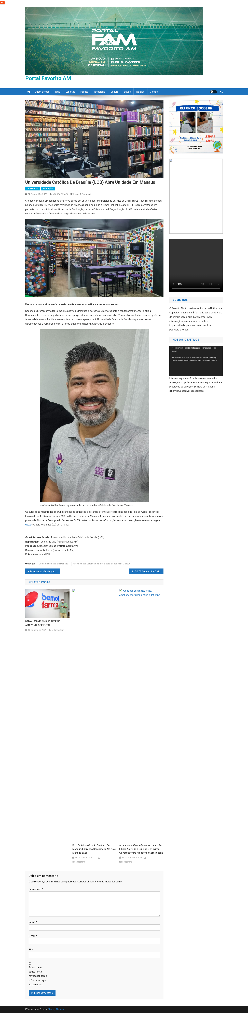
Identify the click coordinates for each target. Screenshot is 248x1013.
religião (140, 91)
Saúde (127, 91)
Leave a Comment (82, 194)
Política (84, 91)
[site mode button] (213, 91)
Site (31, 949)
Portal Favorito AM (48, 78)
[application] (196, 361)
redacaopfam (60, 194)
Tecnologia (99, 91)
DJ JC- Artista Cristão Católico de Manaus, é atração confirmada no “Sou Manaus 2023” (94, 849)
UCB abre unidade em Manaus (53, 563)
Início (57, 91)
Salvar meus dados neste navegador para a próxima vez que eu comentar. (38, 976)
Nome (33, 922)
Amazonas (32, 188)
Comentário (36, 889)
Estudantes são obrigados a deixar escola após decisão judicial (45, 571)
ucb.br (28, 524)
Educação (48, 188)
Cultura (114, 91)
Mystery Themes (56, 1009)
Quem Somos (42, 91)
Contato (154, 91)
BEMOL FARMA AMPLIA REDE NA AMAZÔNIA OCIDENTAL (42, 623)
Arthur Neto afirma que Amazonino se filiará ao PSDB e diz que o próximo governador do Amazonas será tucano (141, 849)
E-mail (33, 936)
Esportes (70, 91)
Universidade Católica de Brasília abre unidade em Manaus (101, 563)
